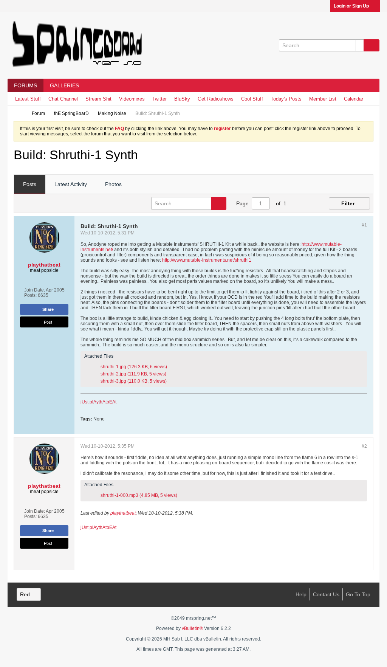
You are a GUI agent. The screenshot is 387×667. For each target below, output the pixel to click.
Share (48, 309)
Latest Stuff (28, 99)
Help (301, 594)
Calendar (353, 99)
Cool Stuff (252, 99)
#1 (364, 225)
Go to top (358, 594)
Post (48, 322)
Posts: (30, 295)
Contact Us (326, 594)
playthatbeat (123, 513)
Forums (25, 85)
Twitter (159, 99)
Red (25, 594)
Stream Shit (98, 99)
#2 (364, 446)
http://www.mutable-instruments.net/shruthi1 (206, 260)
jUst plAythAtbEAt (98, 402)
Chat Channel (63, 99)
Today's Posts (286, 99)
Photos (113, 184)
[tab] (29, 184)
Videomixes (132, 99)
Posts (29, 184)
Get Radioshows (216, 99)
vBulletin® (192, 628)
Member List (322, 99)
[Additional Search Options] (360, 45)
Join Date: (34, 290)
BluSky (182, 99)
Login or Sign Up (351, 6)
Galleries (64, 85)
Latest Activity (70, 184)
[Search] (371, 45)
